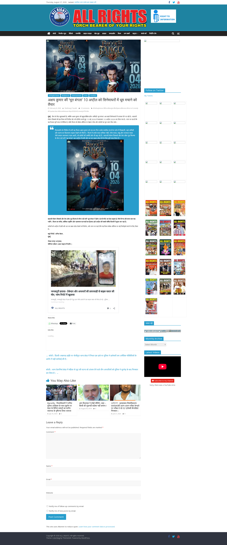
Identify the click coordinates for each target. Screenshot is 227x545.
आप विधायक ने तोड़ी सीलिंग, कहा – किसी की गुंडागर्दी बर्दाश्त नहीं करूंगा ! (93, 404)
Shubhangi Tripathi (71, 108)
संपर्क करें (143, 33)
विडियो (71, 33)
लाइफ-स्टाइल (87, 33)
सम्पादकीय (112, 33)
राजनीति (78, 33)
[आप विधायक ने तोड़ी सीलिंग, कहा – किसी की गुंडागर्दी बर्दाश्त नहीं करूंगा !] (93, 386)
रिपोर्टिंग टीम (152, 33)
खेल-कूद (96, 33)
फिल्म (119, 33)
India (85, 96)
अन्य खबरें (127, 33)
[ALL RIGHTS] (48, 33)
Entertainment (76, 96)
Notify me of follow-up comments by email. (66, 506)
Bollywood (65, 96)
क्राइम (104, 33)
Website (49, 493)
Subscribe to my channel (163, 380)
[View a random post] (178, 33)
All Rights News (54, 96)
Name (49, 466)
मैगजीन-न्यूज (62, 33)
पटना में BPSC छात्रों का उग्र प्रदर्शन (86, 2)
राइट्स (134, 33)
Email (49, 479)
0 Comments (85, 108)
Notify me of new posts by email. (62, 511)
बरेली (54, 33)
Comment (50, 432)
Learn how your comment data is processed (97, 526)
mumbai (93, 96)
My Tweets (148, 96)
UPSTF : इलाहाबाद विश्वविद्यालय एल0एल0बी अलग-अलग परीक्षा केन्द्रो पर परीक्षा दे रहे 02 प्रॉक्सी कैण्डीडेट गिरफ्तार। (125, 407)
